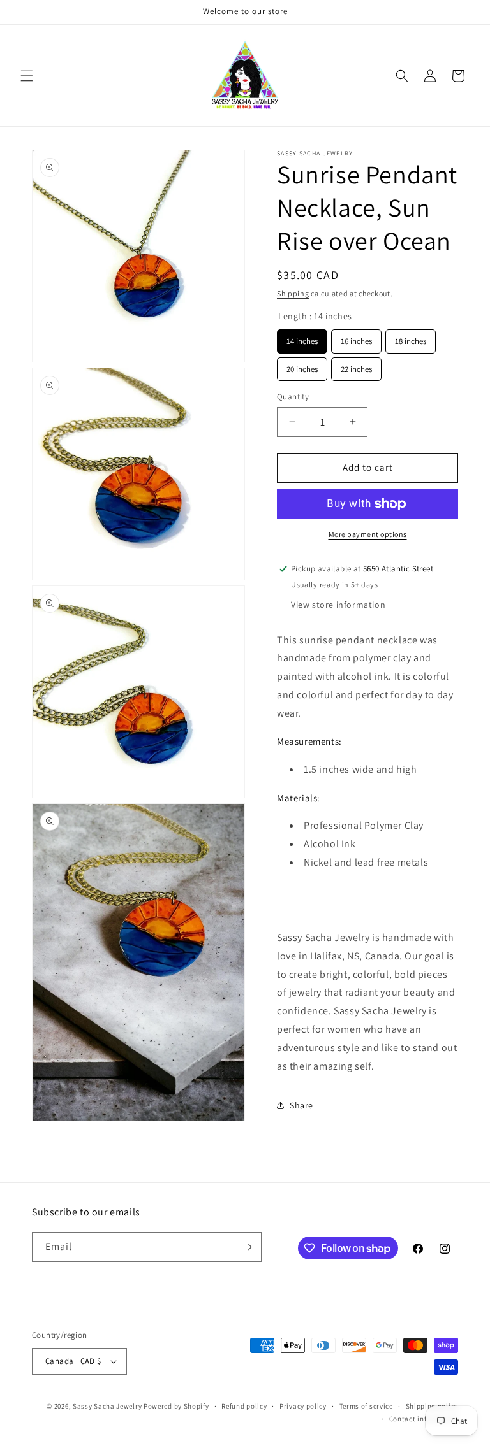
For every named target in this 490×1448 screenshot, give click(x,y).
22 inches (356, 366)
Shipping (293, 293)
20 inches (302, 366)
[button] (27, 76)
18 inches (411, 338)
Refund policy (244, 1405)
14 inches (302, 338)
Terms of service (366, 1405)
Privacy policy (303, 1405)
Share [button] (301, 1105)
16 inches (356, 338)
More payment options (368, 534)
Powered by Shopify (176, 1405)
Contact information (423, 1418)
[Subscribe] (247, 1247)
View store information (338, 604)
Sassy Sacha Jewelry (107, 1405)
